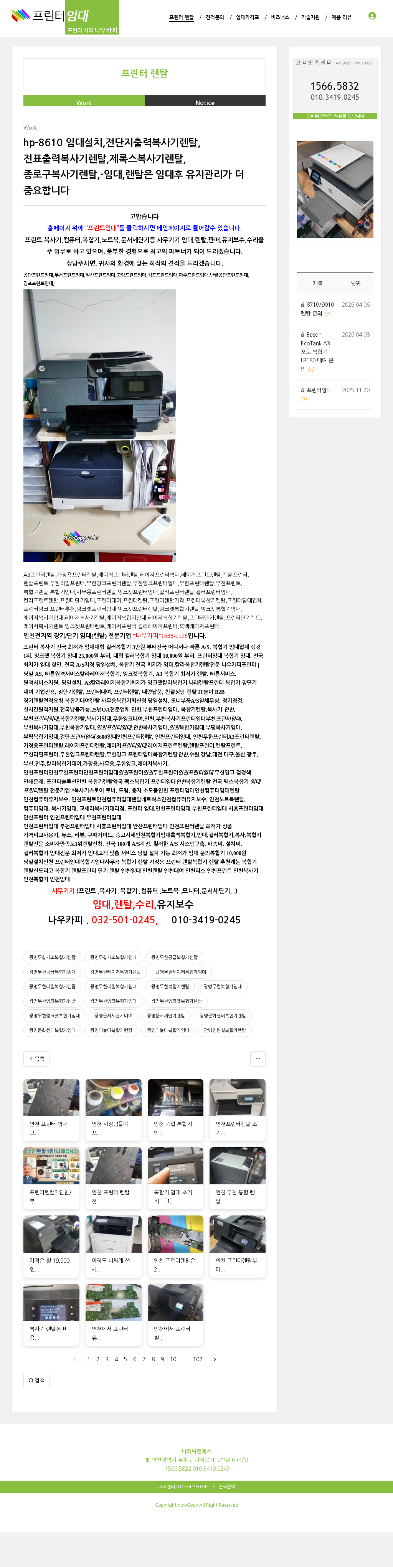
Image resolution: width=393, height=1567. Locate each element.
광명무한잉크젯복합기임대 (54, 1016)
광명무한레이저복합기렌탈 (115, 972)
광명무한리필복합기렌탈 (52, 986)
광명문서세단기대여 (113, 1016)
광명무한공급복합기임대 (52, 972)
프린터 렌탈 (144, 73)
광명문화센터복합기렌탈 (223, 1016)
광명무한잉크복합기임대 (113, 1001)
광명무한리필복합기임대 (113, 986)
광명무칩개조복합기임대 (113, 957)
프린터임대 (319, 390)
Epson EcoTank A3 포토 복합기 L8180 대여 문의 (317, 352)
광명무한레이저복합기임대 (180, 972)
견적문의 (226, 1486)
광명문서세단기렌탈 (166, 1016)
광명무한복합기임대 (223, 986)
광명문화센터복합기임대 (52, 1030)
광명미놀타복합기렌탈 (111, 1030)
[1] (168, 1201)
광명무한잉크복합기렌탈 (52, 1001)
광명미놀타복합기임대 (168, 1030)
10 (173, 1359)
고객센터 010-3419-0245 (183, 1486)
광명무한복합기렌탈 (170, 986)
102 (197, 1359)
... (184, 1359)
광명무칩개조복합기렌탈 (52, 957)
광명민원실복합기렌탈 (225, 1030)
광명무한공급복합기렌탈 (174, 957)
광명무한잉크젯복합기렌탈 (176, 1001)
